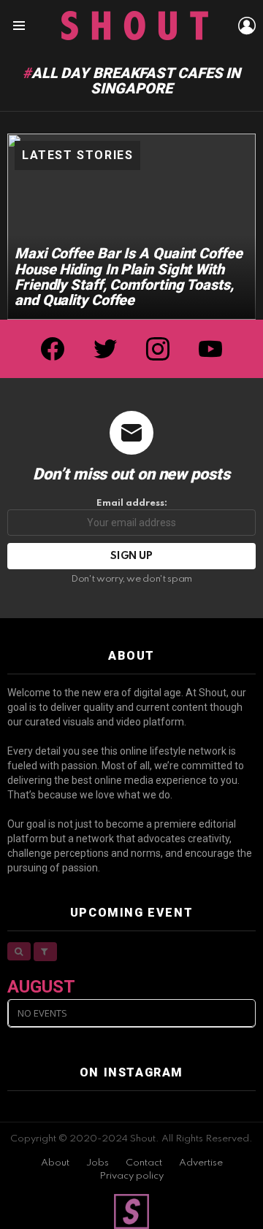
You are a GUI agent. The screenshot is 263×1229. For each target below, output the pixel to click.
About (55, 1163)
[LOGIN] (247, 25)
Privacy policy (131, 1176)
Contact (144, 1163)
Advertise (201, 1163)
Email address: (131, 503)
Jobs (97, 1163)
